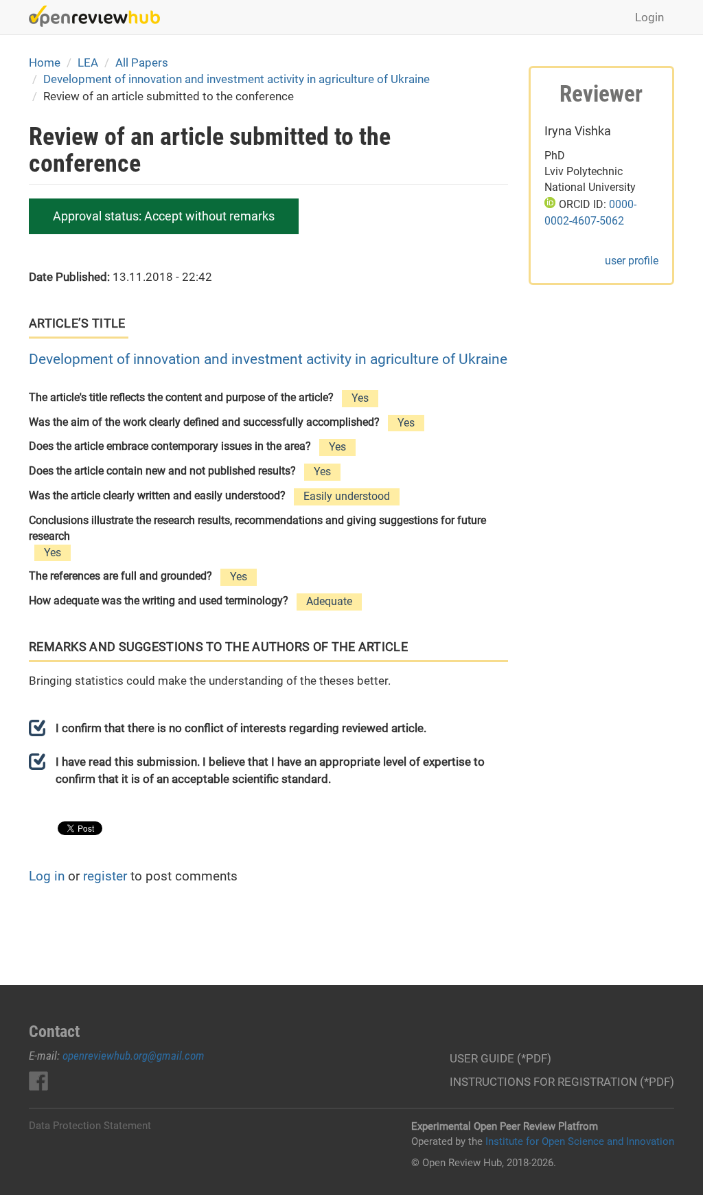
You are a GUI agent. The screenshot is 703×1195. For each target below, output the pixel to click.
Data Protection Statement (90, 1125)
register (105, 876)
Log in (47, 876)
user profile (631, 260)
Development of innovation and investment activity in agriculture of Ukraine (236, 79)
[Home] (99, 16)
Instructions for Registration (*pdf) (562, 1082)
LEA (88, 62)
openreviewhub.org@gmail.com (133, 1055)
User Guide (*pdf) (500, 1058)
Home (44, 62)
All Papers (141, 62)
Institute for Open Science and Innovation (579, 1141)
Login (649, 17)
